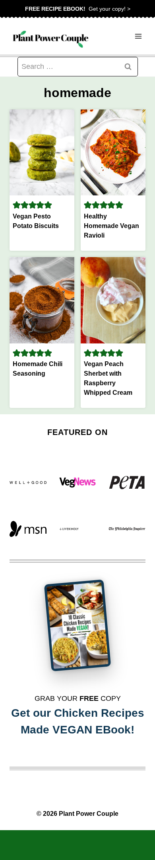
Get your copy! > (77, 9)
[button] (17, 205)
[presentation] (42, 152)
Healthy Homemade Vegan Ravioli (111, 226)
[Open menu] (138, 36)
